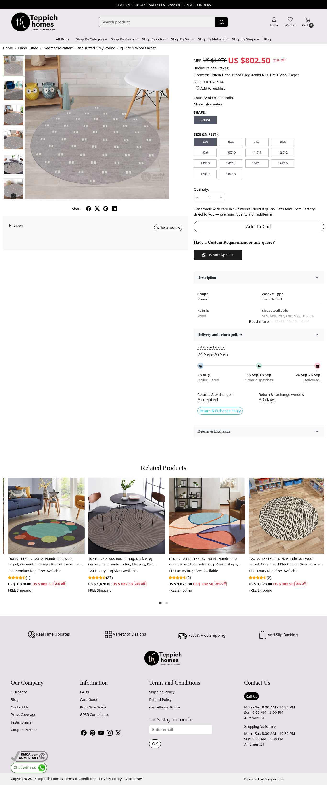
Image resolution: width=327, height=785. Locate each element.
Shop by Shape (244, 39)
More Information (208, 104)
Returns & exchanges (214, 394)
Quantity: (201, 189)
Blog (267, 39)
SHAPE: (200, 112)
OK (155, 743)
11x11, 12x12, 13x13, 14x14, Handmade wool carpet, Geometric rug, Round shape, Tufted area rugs (200, 561)
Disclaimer (133, 778)
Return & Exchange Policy (220, 411)
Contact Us (19, 707)
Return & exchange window (281, 394)
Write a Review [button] (168, 227)
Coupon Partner (24, 729)
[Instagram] (109, 733)
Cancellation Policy (164, 707)
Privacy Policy (110, 778)
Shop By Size (181, 39)
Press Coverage (23, 714)
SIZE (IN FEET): (206, 134)
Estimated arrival (211, 347)
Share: (77, 208)
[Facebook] (84, 733)
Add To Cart (259, 226)
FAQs (84, 692)
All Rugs (62, 39)
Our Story (19, 692)
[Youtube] (101, 733)
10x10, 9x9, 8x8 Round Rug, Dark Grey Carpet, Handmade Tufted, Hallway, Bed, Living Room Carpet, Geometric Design (118, 561)
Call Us (251, 696)
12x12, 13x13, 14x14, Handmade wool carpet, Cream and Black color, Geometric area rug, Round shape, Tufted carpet (284, 561)
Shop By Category (90, 39)
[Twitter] (118, 733)
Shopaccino (274, 779)
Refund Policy (160, 699)
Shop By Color (153, 39)
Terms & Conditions (80, 778)
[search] (221, 22)
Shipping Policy (162, 692)
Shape (203, 293)
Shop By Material (212, 39)
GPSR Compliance (94, 714)
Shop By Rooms (123, 39)
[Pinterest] (92, 733)
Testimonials (21, 722)
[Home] (35, 22)
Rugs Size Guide (93, 707)
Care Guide (89, 699)
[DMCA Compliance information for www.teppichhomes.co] (29, 755)
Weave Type (273, 293)
